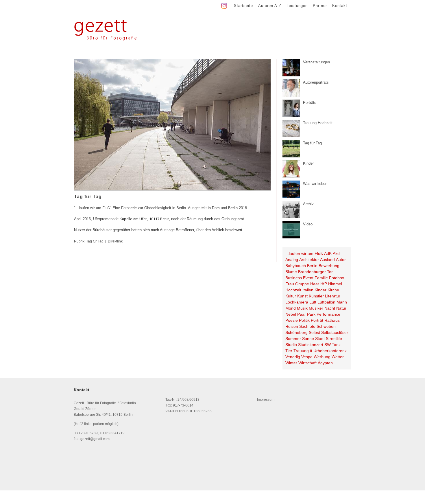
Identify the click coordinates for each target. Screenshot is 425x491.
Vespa (307, 356)
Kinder (320, 290)
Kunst (302, 296)
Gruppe (302, 284)
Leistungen (297, 5)
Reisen (291, 326)
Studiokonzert (310, 344)
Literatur (332, 296)
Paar (301, 314)
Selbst (314, 332)
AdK (328, 253)
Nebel (290, 314)
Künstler (316, 296)
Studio (291, 344)
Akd (336, 253)
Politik (304, 320)
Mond (290, 308)
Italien (307, 290)
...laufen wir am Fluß (304, 253)
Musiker (316, 308)
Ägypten (325, 363)
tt (311, 350)
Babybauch (295, 265)
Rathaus (332, 320)
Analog (291, 259)
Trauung (301, 350)
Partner (320, 5)
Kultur (290, 296)
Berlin (312, 265)
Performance (328, 314)
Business (293, 277)
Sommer (293, 338)
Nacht (329, 308)
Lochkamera (296, 302)
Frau (289, 284)
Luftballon (326, 302)
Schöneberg (296, 332)
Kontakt (339, 5)
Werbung (322, 356)
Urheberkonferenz (330, 350)
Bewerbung (329, 265)
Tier (288, 350)
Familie (321, 277)
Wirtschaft (307, 363)
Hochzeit (293, 290)
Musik (302, 308)
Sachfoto (307, 326)
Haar (314, 284)
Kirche (333, 290)
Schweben (326, 326)
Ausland (327, 259)
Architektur (309, 259)
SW (327, 344)
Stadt (320, 338)
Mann (342, 302)
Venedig (292, 356)
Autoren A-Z (269, 5)
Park (311, 314)
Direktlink (115, 241)
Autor (341, 259)
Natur (341, 308)
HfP (323, 284)
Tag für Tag (95, 241)
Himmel (335, 284)
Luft (312, 302)
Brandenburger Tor (315, 271)
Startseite (243, 5)
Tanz (336, 344)
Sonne (308, 338)
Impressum (265, 400)
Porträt (317, 320)
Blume (291, 271)
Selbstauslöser (334, 332)
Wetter (338, 356)
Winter (291, 363)
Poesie (291, 320)
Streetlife (334, 338)
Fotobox (336, 277)
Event (308, 277)
